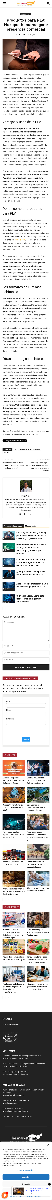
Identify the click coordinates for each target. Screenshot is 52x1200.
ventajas (6, 452)
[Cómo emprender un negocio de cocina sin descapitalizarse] (38, 852)
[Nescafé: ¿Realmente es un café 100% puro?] (14, 852)
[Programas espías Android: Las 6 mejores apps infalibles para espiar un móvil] (38, 822)
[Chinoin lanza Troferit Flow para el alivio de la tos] (38, 878)
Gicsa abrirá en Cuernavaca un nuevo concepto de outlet (36, 807)
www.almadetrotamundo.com (15, 1111)
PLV (15, 449)
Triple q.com (19, 240)
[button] (48, 1144)
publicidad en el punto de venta (29, 449)
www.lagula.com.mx (11, 1103)
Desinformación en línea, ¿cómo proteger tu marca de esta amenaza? (13, 465)
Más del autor (30, 526)
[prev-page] (4, 608)
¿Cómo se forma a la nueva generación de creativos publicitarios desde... (38, 986)
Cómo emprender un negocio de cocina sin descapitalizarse (36, 864)
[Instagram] (21, 514)
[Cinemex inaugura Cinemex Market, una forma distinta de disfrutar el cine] (14, 879)
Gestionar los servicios (25, 1170)
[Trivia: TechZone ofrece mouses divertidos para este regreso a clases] (38, 947)
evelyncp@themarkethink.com (15, 1066)
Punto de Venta (25, 14)
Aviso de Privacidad (34, 1196)
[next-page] (8, 608)
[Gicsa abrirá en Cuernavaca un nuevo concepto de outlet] (38, 795)
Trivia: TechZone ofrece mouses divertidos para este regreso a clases (37, 959)
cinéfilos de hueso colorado (22, 1116)
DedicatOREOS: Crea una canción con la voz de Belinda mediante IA (37, 780)
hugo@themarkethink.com (33, 1063)
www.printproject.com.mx (13, 1095)
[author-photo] (26, 492)
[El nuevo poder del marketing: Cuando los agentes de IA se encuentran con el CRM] (9, 562)
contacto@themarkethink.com (15, 1074)
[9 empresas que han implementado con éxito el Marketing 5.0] (14, 822)
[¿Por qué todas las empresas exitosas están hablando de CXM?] (9, 574)
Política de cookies (16, 1196)
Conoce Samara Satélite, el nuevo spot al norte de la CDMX (14, 807)
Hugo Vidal (22, 35)
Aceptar (26, 1177)
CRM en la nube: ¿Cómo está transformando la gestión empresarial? (30, 599)
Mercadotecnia (7, 539)
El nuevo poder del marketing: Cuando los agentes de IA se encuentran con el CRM (30, 562)
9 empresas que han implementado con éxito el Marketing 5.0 (13, 834)
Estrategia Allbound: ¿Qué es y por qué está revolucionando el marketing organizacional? (31, 535)
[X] (31, 514)
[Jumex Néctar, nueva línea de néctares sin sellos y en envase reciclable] (14, 947)
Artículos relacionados (13, 526)
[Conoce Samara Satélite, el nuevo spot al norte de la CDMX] (14, 795)
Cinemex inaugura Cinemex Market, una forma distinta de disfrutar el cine (14, 891)
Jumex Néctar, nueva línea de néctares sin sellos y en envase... (14, 959)
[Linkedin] (26, 514)
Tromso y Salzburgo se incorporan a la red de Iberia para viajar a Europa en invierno (37, 467)
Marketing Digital (6, 550)
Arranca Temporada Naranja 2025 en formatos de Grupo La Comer (13, 780)
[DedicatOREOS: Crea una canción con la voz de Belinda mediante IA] (38, 768)
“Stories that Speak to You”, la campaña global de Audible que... (38, 932)
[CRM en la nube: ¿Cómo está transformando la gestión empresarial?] (9, 598)
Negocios (6, 602)
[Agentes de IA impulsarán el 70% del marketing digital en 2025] (9, 586)
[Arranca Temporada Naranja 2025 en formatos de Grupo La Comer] (14, 768)
